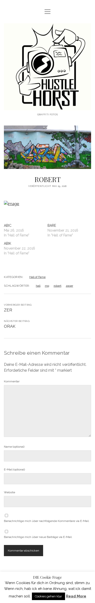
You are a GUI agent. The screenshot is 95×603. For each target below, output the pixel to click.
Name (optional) (14, 446)
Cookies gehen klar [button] (48, 596)
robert (57, 285)
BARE (52, 225)
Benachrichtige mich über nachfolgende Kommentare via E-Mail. (46, 521)
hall (38, 285)
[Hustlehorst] (47, 106)
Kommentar (11, 381)
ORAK (9, 326)
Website (9, 492)
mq (47, 285)
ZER (8, 310)
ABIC (7, 225)
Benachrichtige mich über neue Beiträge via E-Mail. (38, 537)
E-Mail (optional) (14, 469)
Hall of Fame (37, 277)
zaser (69, 285)
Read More (76, 596)
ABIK (7, 243)
